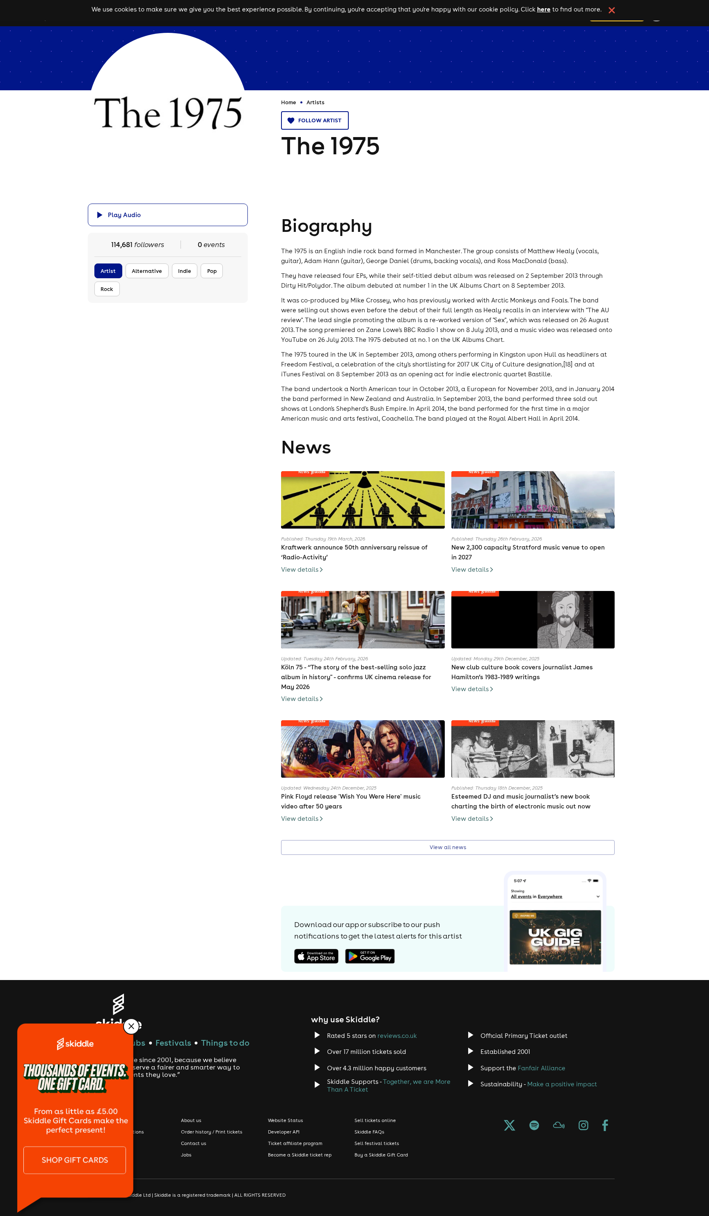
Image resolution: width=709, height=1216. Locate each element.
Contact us (193, 1143)
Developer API (284, 1132)
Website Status (285, 1120)
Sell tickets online (375, 1120)
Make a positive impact (562, 1084)
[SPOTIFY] (534, 1126)
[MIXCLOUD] (559, 1126)
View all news (448, 847)
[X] (509, 1126)
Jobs (186, 1155)
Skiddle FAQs (369, 1132)
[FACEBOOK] (605, 1126)
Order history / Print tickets (211, 1132)
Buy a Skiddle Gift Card (381, 1155)
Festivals (173, 1042)
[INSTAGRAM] (583, 1126)
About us (191, 1120)
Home (288, 102)
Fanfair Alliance (541, 1068)
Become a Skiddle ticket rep (300, 1155)
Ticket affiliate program (295, 1143)
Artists (315, 102)
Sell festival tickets (376, 1143)
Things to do (225, 1042)
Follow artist (319, 120)
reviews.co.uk (397, 1036)
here (544, 9)
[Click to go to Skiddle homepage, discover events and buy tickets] (118, 1011)
